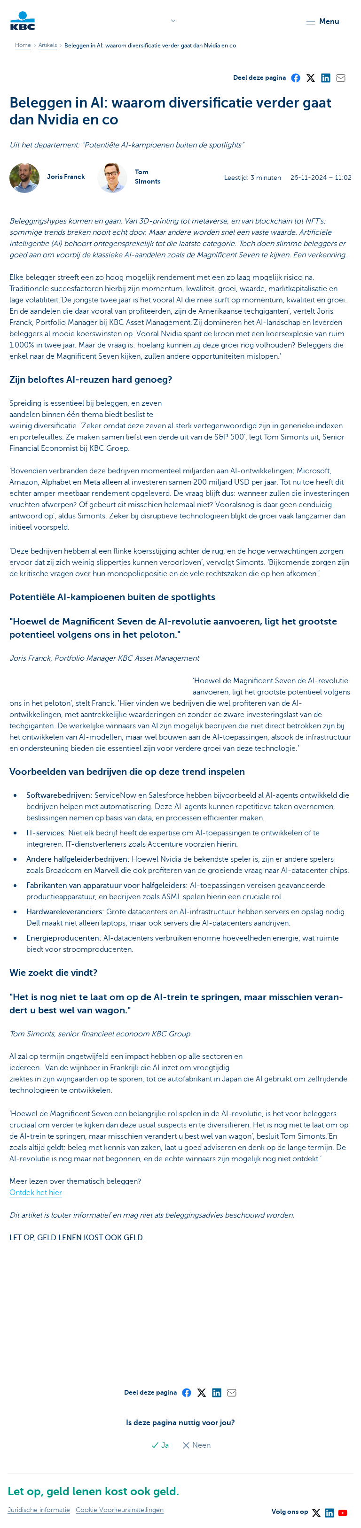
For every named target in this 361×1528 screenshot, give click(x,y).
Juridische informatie (39, 1509)
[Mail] (340, 77)
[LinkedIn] (325, 77)
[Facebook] (295, 77)
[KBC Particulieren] (23, 21)
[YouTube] (342, 1510)
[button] (322, 21)
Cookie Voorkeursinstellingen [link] (120, 1509)
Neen (200, 1445)
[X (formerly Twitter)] (310, 77)
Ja (165, 1445)
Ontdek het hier (35, 1192)
